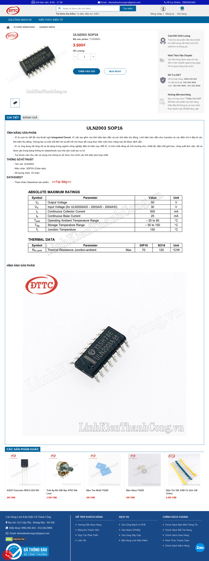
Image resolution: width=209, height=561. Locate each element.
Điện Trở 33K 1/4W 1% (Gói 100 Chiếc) (181, 492)
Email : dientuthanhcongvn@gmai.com (104, 2)
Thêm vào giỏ (86, 71)
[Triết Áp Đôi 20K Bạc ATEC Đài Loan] (64, 470)
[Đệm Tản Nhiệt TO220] (104, 470)
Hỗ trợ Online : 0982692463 (164, 2)
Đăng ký (170, 13)
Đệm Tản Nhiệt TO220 (97, 490)
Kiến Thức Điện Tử (51, 19)
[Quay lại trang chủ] (8, 27)
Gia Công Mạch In (20, 19)
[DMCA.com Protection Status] (15, 539)
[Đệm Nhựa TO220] (144, 470)
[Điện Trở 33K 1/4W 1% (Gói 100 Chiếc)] (184, 470)
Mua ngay (115, 71)
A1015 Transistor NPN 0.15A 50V (23, 490)
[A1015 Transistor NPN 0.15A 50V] (25, 470)
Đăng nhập (156, 13)
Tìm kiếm (128, 8)
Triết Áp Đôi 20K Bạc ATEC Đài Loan (62, 492)
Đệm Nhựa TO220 (135, 490)
